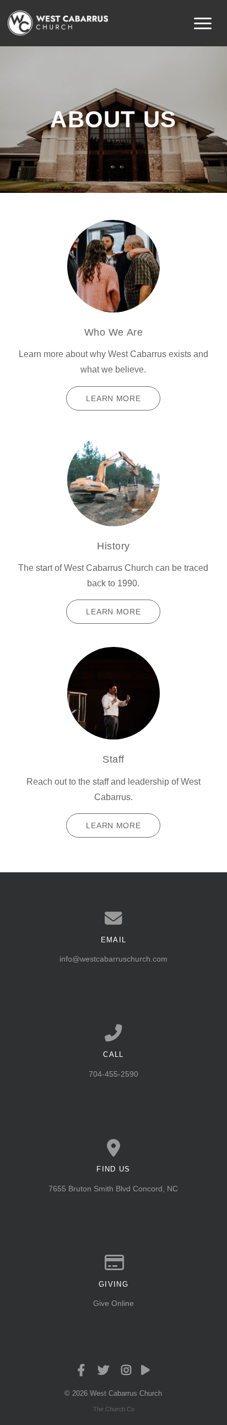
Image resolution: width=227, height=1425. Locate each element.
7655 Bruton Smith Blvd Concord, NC (113, 1188)
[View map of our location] (114, 1148)
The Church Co (113, 1409)
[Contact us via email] (114, 918)
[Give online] (114, 1263)
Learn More (113, 398)
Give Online (113, 1303)
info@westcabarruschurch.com (113, 958)
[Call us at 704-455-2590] (114, 1033)
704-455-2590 (113, 1074)
